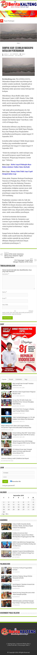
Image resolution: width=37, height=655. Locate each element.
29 (33, 509)
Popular (4, 379)
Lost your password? (8, 485)
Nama (4, 292)
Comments (19, 379)
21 (28, 507)
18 (13, 507)
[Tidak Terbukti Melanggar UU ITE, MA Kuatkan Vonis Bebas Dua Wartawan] (6, 419)
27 (23, 509)
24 (8, 509)
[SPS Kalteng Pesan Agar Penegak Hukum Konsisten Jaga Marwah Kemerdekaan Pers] (6, 452)
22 (33, 507)
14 (28, 504)
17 (8, 507)
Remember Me (16, 481)
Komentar (5, 274)
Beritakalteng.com (8, 79)
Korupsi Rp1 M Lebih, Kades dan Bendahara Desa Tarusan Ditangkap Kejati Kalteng (23, 401)
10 (8, 504)
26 (18, 509)
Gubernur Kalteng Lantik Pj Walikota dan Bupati (15, 458)
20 (23, 507)
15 (33, 504)
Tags (25, 379)
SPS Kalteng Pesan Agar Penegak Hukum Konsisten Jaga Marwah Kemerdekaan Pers (22, 451)
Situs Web (5, 304)
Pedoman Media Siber (23, 643)
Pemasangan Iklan (23, 645)
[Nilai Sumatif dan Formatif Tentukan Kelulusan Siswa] (6, 386)
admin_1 (6, 54)
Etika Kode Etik (12, 645)
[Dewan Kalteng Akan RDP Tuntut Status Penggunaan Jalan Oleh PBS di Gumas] (6, 435)
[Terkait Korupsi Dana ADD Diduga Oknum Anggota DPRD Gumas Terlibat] (6, 443)
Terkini (23, 54)
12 (18, 504)
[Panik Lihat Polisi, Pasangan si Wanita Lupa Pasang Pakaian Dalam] (6, 411)
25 (13, 509)
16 (4, 507)
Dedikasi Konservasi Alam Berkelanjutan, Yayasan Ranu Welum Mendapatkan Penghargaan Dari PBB (23, 534)
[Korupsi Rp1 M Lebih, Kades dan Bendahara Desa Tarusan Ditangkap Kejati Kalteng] (6, 402)
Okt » (7, 514)
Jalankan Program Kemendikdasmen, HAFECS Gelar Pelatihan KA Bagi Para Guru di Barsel (23, 553)
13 (23, 504)
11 (13, 504)
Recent (11, 379)
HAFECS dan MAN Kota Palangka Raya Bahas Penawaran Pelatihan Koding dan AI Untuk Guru (24, 544)
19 (18, 507)
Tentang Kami (11, 643)
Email (4, 298)
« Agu (3, 514)
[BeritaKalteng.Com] (18, 4)
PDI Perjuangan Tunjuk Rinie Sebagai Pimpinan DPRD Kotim (23, 260)
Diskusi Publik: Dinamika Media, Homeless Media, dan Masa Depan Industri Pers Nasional (23, 525)
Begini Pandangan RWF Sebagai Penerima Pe (16, 21)
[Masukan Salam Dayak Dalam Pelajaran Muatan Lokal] (6, 394)
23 (4, 509)
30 (4, 512)
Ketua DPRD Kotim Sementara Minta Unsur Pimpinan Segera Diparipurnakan (14, 255)
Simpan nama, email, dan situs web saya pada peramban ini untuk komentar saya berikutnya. (17, 312)
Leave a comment (9, 55)
